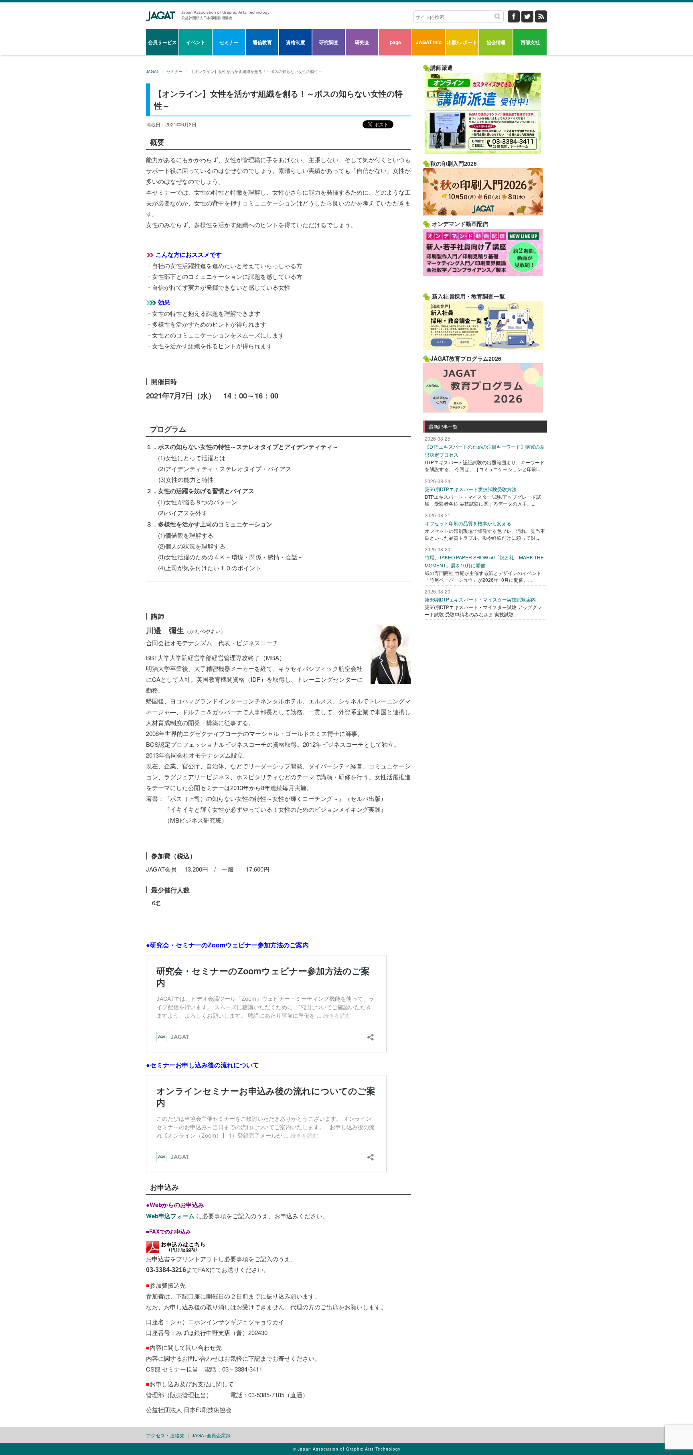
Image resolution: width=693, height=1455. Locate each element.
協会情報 (496, 42)
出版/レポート (462, 42)
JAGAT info (429, 42)
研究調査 (328, 42)
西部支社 (530, 42)
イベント (195, 42)
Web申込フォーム (171, 1215)
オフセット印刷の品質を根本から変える (468, 523)
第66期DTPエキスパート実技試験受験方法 (471, 489)
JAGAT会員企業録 (211, 1435)
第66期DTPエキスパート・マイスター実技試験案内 (480, 599)
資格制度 (295, 42)
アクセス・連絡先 (165, 1435)
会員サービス (162, 42)
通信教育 (262, 42)
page (395, 42)
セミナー (229, 42)
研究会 (362, 42)
